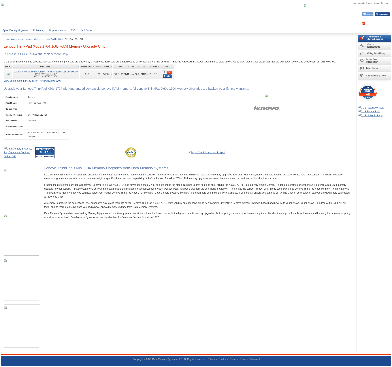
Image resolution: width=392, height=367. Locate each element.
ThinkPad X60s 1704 (74, 39)
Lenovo (28, 39)
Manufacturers (17, 39)
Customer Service (228, 359)
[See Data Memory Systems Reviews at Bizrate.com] (45, 152)
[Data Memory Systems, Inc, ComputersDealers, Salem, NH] (19, 156)
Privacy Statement (250, 359)
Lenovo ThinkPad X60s (53, 39)
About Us (361, 3)
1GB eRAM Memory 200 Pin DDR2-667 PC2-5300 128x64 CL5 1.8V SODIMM (46, 72)
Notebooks (37, 39)
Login (387, 3)
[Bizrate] (50, 156)
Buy (170, 72)
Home (6, 39)
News (370, 3)
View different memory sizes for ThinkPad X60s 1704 (32, 81)
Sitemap (212, 359)
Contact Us (378, 3)
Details (167, 76)
